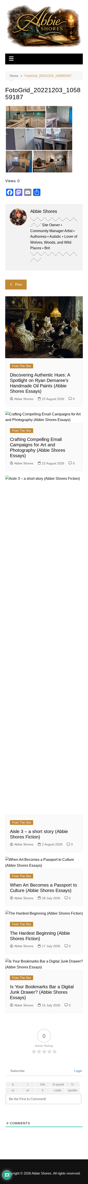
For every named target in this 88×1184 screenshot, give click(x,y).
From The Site (21, 366)
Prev (18, 284)
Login (77, 1071)
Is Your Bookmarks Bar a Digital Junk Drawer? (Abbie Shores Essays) (42, 992)
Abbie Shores (23, 399)
